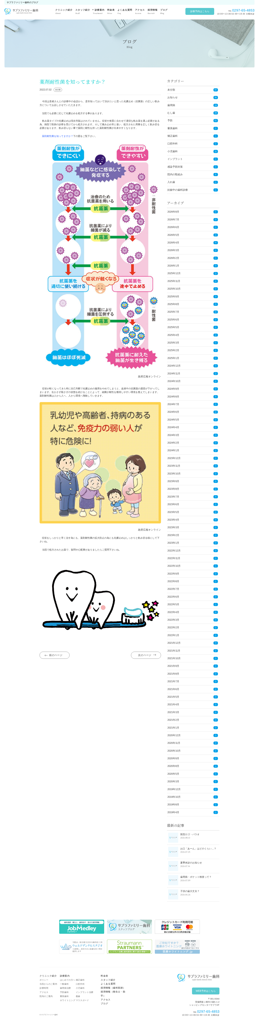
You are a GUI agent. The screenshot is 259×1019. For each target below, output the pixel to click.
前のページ (56, 655)
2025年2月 (191, 350)
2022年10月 (191, 565)
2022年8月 (191, 581)
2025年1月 (191, 358)
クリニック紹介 (64, 11)
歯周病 (171, 105)
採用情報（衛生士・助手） (113, 994)
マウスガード (82, 1000)
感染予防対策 (175, 166)
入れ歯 (171, 182)
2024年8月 (191, 396)
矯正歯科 (172, 136)
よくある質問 (125, 11)
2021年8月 (191, 673)
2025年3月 (191, 342)
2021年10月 (191, 658)
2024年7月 (191, 404)
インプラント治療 (84, 992)
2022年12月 (191, 550)
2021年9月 (191, 666)
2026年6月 (191, 227)
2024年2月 (191, 442)
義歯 (78, 996)
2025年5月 (191, 327)
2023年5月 (191, 512)
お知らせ (172, 97)
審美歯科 (172, 128)
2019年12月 (191, 789)
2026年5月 (191, 235)
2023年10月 (191, 473)
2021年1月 (191, 727)
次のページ (144, 655)
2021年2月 (191, 719)
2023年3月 (191, 527)
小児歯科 (172, 151)
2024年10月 (191, 381)
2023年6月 (191, 504)
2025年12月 (191, 273)
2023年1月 (191, 542)
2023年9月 (191, 481)
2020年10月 (191, 750)
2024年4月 (191, 427)
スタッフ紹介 (82, 11)
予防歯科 (64, 992)
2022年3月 (191, 619)
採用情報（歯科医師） (113, 988)
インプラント (175, 159)
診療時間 (44, 988)
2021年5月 (191, 696)
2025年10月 (191, 288)
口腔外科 (172, 143)
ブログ (164, 11)
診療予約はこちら (199, 11)
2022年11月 (191, 558)
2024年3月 (191, 435)
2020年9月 (191, 758)
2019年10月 (191, 796)
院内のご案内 (46, 996)
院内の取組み (175, 174)
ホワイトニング (67, 1000)
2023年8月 (191, 488)
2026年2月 (191, 258)
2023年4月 (191, 519)
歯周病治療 (65, 988)
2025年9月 (191, 296)
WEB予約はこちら (206, 991)
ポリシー (44, 980)
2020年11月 (191, 743)
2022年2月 (191, 627)
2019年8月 (191, 804)
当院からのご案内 (48, 984)
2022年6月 (191, 596)
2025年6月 (191, 319)
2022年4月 (191, 612)
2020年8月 (191, 766)
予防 (170, 120)
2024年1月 (191, 450)
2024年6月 (191, 411)
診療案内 (99, 11)
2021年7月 (191, 681)
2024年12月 (191, 365)
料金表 (111, 11)
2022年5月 (191, 604)
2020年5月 (191, 773)
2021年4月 (191, 704)
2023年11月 (191, 465)
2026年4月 (191, 242)
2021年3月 (191, 712)
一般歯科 (64, 984)
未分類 (171, 89)
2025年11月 (191, 281)
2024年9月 (191, 388)
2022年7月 (191, 589)
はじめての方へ (67, 980)
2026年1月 (191, 265)
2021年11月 (191, 650)
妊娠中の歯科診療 (177, 189)
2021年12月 (191, 642)
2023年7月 (191, 496)
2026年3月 (191, 250)
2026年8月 (191, 211)
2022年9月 (191, 573)
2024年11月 (191, 373)
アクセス (140, 11)
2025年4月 (191, 335)
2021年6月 (191, 689)
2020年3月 (191, 781)
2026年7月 (191, 219)
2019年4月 (191, 812)
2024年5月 (191, 419)
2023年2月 (191, 535)
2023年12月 (191, 458)
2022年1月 (191, 635)
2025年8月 (191, 304)
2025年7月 (191, 311)
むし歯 (171, 112)
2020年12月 (191, 735)
